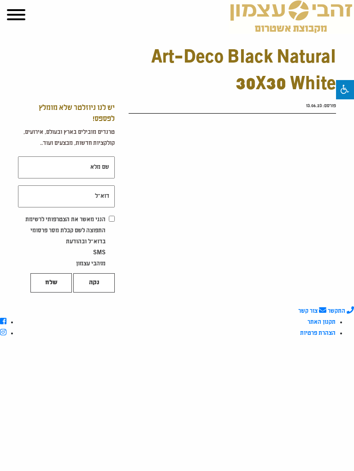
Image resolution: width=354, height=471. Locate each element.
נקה (94, 283)
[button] (345, 89)
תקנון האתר (321, 322)
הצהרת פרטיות (318, 333)
